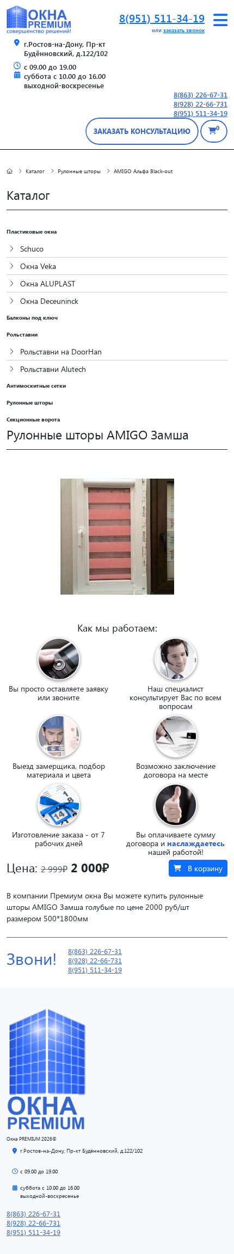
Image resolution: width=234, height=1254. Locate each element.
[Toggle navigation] (220, 20)
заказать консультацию (142, 131)
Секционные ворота (33, 419)
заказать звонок (184, 30)
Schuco (31, 248)
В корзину (204, 868)
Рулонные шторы (30, 402)
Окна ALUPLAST (46, 283)
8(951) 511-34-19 (162, 17)
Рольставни (22, 334)
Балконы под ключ (32, 317)
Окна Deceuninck (48, 301)
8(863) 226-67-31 (200, 94)
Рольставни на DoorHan (60, 351)
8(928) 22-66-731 (200, 103)
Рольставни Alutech (52, 369)
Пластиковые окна (32, 231)
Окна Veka (37, 266)
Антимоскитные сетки (36, 385)
